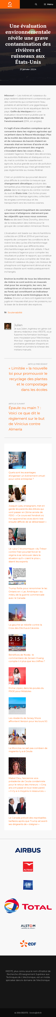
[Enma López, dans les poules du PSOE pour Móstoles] (17, 682)
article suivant (17, 403)
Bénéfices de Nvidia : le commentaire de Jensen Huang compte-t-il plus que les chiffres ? (27, 658)
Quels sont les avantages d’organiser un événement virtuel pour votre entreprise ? (27, 475)
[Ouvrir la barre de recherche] (36, 4)
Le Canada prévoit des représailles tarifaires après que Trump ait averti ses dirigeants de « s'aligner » (28, 821)
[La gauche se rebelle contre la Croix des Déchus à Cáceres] (17, 619)
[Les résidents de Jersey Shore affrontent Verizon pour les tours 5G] (17, 712)
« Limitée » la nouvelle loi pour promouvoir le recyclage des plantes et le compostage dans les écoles (28, 379)
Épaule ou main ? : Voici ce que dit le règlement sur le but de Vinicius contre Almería (27, 418)
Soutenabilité (15, 312)
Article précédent (37, 364)
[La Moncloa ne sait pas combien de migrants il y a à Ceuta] (17, 742)
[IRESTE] (9, 4)
